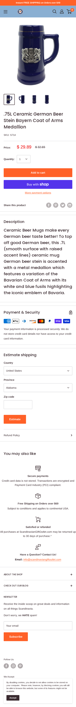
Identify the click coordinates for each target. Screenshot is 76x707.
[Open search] (55, 12)
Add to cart (38, 172)
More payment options (38, 192)
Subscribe (15, 636)
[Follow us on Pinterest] (20, 665)
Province (9, 379)
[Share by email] (69, 205)
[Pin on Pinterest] (55, 205)
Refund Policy (12, 435)
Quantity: (9, 159)
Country (8, 362)
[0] (69, 11)
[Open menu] (5, 11)
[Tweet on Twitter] (62, 205)
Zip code (9, 396)
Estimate (14, 419)
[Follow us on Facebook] (6, 665)
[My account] (62, 12)
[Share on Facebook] (48, 205)
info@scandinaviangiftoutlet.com (42, 559)
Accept (12, 698)
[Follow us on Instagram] (13, 665)
